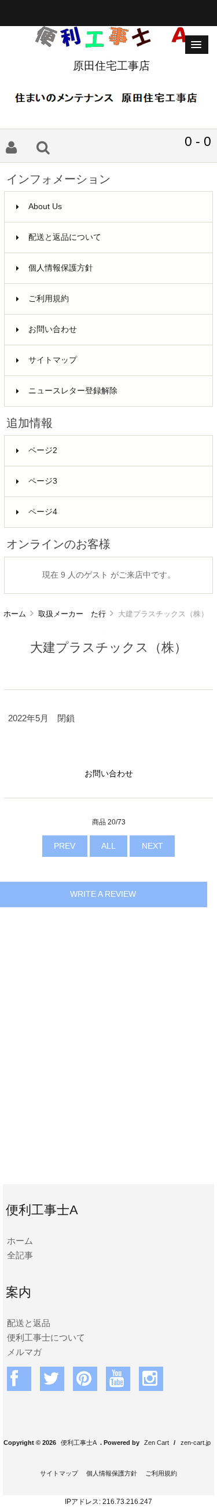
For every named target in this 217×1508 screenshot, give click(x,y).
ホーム (14, 613)
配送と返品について (64, 237)
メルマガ (24, 1352)
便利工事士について (46, 1337)
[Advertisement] (108, 1061)
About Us (45, 206)
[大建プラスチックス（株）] (104, 629)
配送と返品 (28, 1323)
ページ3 (42, 481)
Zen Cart (156, 1442)
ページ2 (42, 450)
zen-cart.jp (196, 1442)
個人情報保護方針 (60, 268)
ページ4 (42, 511)
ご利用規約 (48, 298)
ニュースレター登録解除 (72, 390)
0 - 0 (198, 141)
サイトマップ (52, 360)
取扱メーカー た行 (72, 613)
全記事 (20, 1255)
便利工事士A (79, 1442)
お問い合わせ (52, 329)
